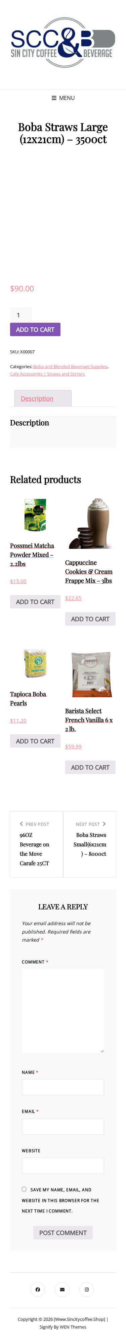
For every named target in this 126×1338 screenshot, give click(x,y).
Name (30, 1072)
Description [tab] (37, 398)
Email (30, 1111)
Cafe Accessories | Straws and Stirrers (47, 374)
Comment (35, 962)
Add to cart (35, 329)
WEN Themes (73, 1327)
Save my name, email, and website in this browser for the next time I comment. (60, 1200)
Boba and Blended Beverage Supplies (70, 366)
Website (31, 1151)
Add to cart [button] (35, 602)
